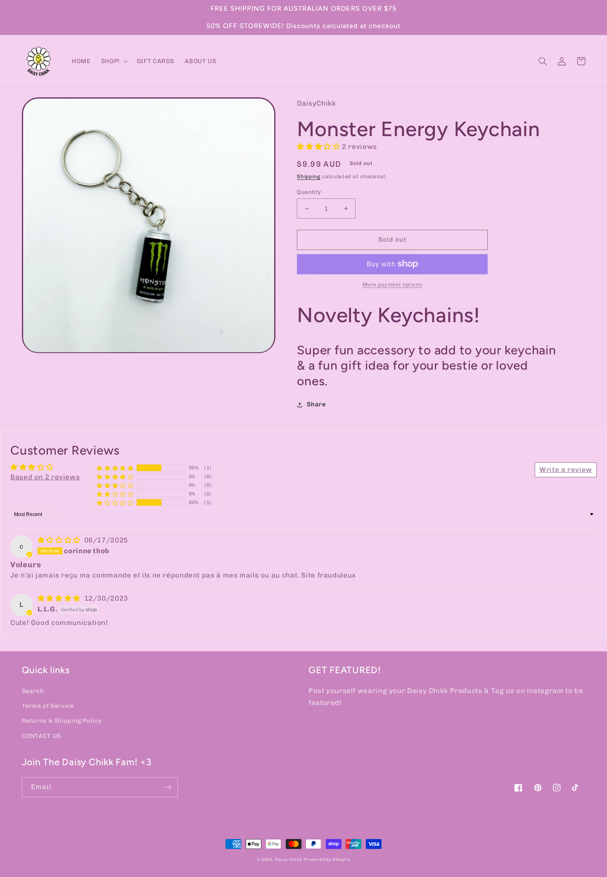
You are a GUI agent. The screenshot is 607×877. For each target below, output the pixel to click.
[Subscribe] (167, 787)
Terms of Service (48, 706)
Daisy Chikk (288, 859)
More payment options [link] (393, 284)
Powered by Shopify (327, 859)
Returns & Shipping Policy (62, 720)
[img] (60, 540)
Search (33, 691)
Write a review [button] (565, 469)
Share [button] (316, 404)
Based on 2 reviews (45, 477)
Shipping (308, 176)
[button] (113, 61)
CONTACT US (41, 736)
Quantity (309, 192)
